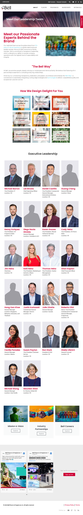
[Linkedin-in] (81, 2)
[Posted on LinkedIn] (24, 453)
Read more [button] (5, 461)
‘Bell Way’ (68, 76)
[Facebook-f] (76, 2)
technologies (51, 77)
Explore (15, 430)
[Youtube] (73, 2)
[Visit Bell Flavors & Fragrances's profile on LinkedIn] (3, 453)
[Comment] (6, 490)
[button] (70, 2)
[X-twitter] (78, 2)
